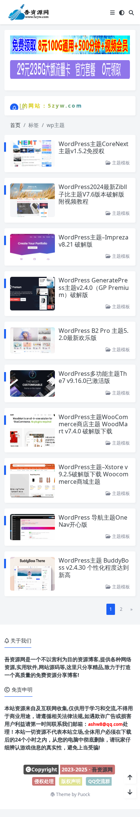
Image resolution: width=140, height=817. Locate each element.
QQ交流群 (99, 781)
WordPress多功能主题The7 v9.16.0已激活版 (93, 377)
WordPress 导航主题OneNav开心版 (93, 521)
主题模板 (120, 163)
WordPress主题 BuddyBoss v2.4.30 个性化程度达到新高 (94, 567)
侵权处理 (44, 781)
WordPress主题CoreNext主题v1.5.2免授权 (93, 147)
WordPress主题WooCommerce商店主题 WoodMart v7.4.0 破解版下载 (93, 424)
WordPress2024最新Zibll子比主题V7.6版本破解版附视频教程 (93, 194)
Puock (84, 794)
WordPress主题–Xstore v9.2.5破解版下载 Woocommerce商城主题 (93, 474)
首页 (15, 125)
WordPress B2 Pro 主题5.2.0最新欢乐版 (93, 334)
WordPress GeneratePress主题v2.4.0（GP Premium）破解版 (94, 287)
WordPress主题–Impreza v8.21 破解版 (93, 240)
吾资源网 (102, 769)
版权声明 (71, 781)
